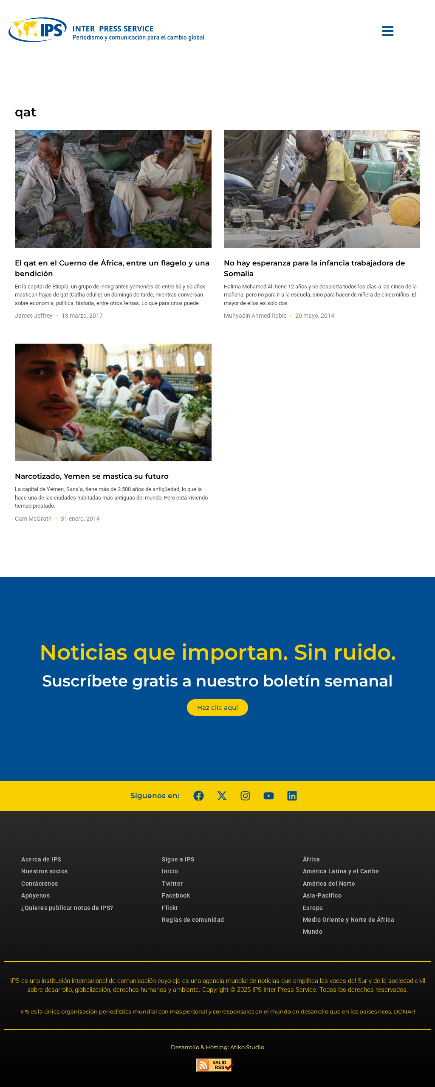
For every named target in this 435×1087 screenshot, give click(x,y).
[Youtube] (268, 796)
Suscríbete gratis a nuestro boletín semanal (217, 680)
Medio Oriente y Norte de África (349, 919)
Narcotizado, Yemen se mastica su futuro (92, 476)
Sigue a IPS (178, 859)
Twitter (172, 883)
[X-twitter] (221, 796)
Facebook (176, 895)
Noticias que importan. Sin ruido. (218, 652)
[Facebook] (198, 796)
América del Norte (329, 883)
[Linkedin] (291, 796)
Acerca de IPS (41, 859)
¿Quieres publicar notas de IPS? (67, 907)
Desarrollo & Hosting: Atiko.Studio (217, 1047)
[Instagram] (245, 796)
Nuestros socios (44, 871)
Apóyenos (35, 895)
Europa (313, 907)
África (311, 859)
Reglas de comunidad (193, 919)
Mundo (313, 931)
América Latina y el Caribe (341, 871)
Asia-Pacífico (322, 895)
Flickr (170, 907)
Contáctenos (39, 883)
